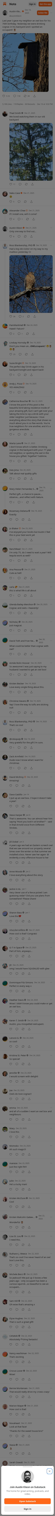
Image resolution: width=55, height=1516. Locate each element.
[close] (49, 1471)
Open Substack (27, 1501)
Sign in (27, 1508)
